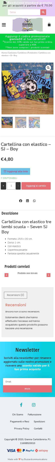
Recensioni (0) (15, 295)
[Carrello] (49, 24)
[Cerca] (43, 12)
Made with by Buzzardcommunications (27, 459)
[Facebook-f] (21, 405)
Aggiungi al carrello (36, 185)
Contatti (38, 428)
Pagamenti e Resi (19, 421)
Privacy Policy (21, 428)
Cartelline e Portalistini (27, 53)
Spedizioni (39, 421)
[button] (20, 201)
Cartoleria (12, 53)
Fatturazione (34, 414)
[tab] (15, 295)
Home (4, 53)
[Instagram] (34, 405)
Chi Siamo (17, 414)
